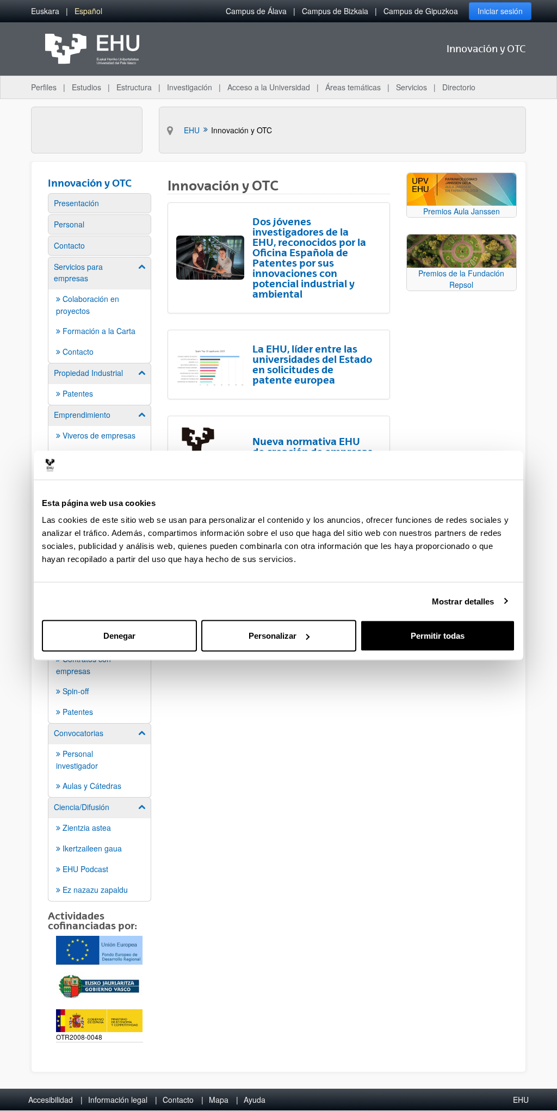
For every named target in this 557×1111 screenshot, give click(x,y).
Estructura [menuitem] (134, 87)
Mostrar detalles (463, 601)
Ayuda (254, 1099)
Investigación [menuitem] (189, 87)
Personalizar (272, 635)
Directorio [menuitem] (458, 87)
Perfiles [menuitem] (44, 87)
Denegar (119, 635)
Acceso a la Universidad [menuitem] (268, 87)
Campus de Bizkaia (335, 10)
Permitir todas (438, 635)
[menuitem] (45, 11)
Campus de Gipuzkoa (420, 10)
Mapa (218, 1099)
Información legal (117, 1099)
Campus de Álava (256, 10)
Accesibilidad (50, 1099)
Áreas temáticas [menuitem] (353, 87)
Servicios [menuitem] (411, 87)
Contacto (178, 1099)
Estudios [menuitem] (86, 87)
